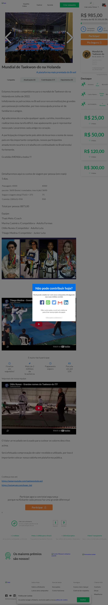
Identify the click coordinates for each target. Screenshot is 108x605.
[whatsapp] (47, 302)
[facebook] (42, 302)
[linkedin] (65, 302)
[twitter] (53, 302)
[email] (59, 303)
